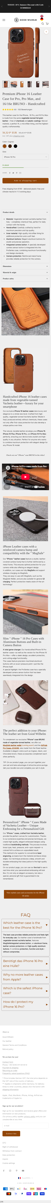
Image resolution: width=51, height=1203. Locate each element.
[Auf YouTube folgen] (23, 1170)
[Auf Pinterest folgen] (16, 1170)
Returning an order (9, 1070)
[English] (42, 16)
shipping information (10, 1089)
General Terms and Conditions (14, 1045)
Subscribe (11, 1134)
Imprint (5, 1159)
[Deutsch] (42, 19)
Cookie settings (8, 1163)
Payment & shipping (10, 1068)
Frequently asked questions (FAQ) (16, 1073)
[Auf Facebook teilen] (10, 173)
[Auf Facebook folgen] (3, 1170)
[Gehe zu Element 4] (29, 84)
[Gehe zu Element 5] (37, 84)
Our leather (7, 1041)
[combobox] (42, 16)
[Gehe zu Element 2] (13, 84)
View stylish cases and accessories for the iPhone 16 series (25, 894)
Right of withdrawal (10, 1147)
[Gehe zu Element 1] (5, 84)
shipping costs (18, 136)
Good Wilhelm (7, 1037)
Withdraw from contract (12, 1151)
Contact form (7, 1062)
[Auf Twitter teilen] (13, 173)
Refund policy (7, 1049)
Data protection (8, 1155)
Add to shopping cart (25, 181)
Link (1, 1202)
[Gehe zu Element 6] (45, 84)
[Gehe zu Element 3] (21, 84)
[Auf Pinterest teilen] (17, 173)
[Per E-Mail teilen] (20, 173)
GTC (4, 1143)
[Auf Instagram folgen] (10, 1170)
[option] (42, 19)
